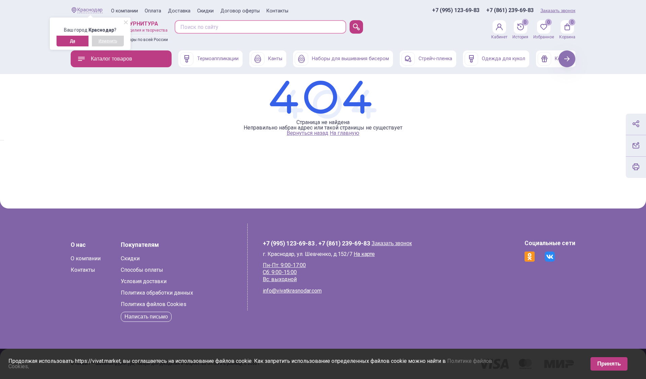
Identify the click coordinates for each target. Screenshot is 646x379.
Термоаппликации (218, 59)
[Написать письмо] (636, 145)
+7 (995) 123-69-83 (455, 10)
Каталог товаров (111, 59)
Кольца (563, 59)
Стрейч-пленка (435, 59)
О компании (124, 11)
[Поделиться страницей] (636, 124)
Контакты (277, 11)
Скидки (205, 11)
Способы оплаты (142, 270)
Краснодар (90, 10)
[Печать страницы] (636, 167)
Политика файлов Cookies (153, 304)
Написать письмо (146, 316)
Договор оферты (240, 11)
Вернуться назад (307, 133)
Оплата (153, 11)
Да (72, 41)
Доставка (179, 11)
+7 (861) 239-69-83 (510, 10)
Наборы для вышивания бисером (350, 59)
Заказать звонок (557, 10)
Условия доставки (144, 281)
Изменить (108, 41)
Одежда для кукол (503, 59)
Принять (609, 364)
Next (567, 59)
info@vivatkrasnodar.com (292, 291)
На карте (364, 254)
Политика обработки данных (157, 293)
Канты (275, 59)
